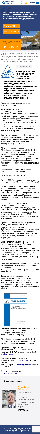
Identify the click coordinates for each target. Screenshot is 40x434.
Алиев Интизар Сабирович (24, 388)
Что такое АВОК (10, 26)
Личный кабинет (10, 47)
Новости (11, 53)
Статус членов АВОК (11, 32)
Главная (3, 53)
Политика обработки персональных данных (20, 431)
